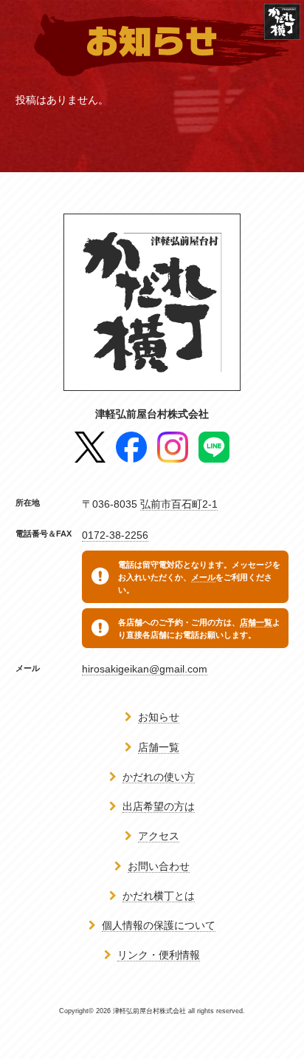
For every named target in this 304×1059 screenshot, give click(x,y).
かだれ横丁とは (158, 896)
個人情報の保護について (158, 925)
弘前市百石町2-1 (179, 504)
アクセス (158, 836)
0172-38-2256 (115, 535)
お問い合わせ (159, 866)
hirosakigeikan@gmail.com (144, 669)
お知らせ (158, 717)
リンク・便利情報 (158, 955)
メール (203, 577)
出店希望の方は (158, 806)
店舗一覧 (256, 622)
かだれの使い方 (158, 777)
